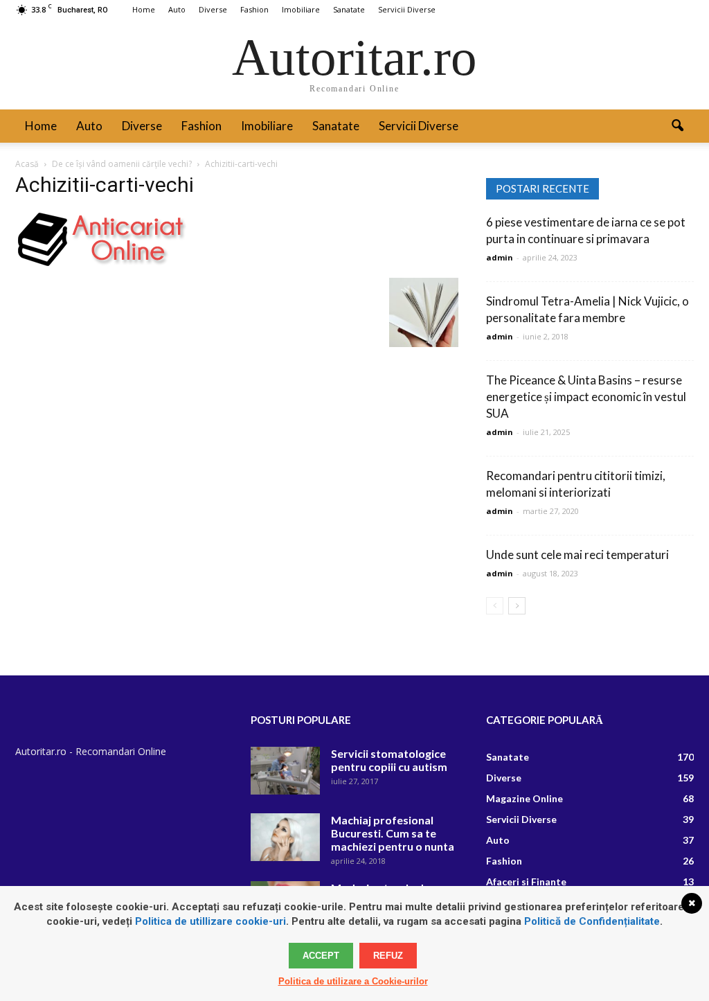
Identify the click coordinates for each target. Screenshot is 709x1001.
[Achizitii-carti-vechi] (100, 263)
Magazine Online (524, 798)
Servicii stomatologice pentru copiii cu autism (389, 760)
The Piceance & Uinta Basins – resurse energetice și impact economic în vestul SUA (586, 396)
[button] (677, 126)
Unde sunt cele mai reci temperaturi (577, 554)
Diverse (213, 9)
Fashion (254, 9)
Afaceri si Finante (526, 881)
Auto (177, 9)
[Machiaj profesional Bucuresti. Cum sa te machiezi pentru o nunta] (285, 837)
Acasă (27, 164)
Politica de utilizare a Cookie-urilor (353, 981)
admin (499, 257)
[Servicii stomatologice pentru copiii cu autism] (285, 771)
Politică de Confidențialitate (592, 921)
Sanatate (349, 9)
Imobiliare (301, 9)
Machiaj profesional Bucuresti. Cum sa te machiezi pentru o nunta (392, 833)
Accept (321, 955)
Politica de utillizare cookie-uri (210, 921)
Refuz (388, 955)
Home (143, 9)
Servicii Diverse (407, 9)
